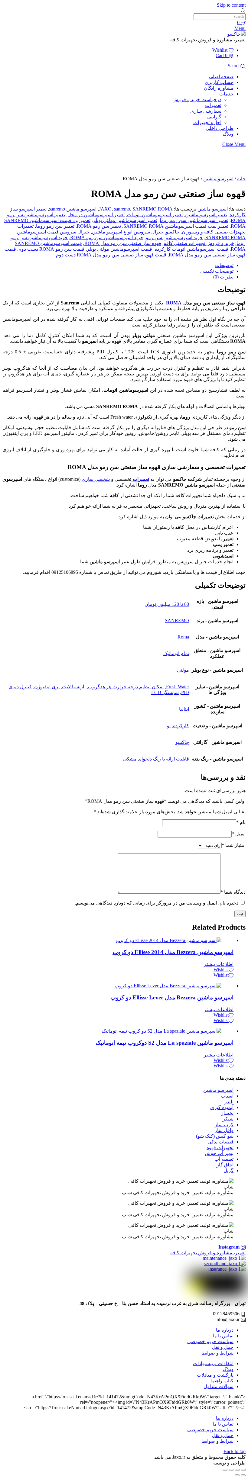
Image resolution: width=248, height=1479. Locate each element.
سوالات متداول (218, 1386)
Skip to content (231, 5)
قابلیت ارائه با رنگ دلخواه (164, 758)
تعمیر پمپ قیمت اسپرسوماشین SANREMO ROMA (175, 226)
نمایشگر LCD (165, 692)
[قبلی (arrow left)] (243, 1475)
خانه (241, 178)
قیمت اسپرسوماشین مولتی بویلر (119, 249)
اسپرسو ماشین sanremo (72, 208)
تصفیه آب (223, 1159)
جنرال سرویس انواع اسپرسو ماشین (127, 231)
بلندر (228, 1101)
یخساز (227, 1113)
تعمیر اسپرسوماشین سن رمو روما (194, 220)
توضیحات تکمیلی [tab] (216, 271)
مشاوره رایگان (218, 88)
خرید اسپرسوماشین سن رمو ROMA (106, 237)
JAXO (105, 208)
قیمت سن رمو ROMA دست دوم (51, 249)
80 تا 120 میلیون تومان (167, 604)
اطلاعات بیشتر (218, 964)
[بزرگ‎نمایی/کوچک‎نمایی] (243, 1470)
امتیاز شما (234, 845)
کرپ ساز (224, 1124)
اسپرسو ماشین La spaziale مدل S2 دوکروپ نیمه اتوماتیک (164, 1043)
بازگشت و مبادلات (215, 1375)
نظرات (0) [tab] (223, 276)
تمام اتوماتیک (176, 653)
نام (241, 822)
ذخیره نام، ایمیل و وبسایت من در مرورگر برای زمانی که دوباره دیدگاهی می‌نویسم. (156, 902)
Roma (183, 636)
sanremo (122, 208)
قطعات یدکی (220, 1141)
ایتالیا (184, 709)
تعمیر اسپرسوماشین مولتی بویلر (125, 220)
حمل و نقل (222, 1347)
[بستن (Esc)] (225, 1470)
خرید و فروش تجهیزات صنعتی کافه (199, 243)
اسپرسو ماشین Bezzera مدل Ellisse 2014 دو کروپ (173, 952)
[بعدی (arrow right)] (237, 1475)
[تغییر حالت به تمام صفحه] (237, 1470)
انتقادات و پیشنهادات (213, 1363)
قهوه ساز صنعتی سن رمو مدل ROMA (122, 243)
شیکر (228, 1118)
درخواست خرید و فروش (196, 99)
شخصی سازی (96, 479)
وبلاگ (228, 134)
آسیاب (227, 1095)
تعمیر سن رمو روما (55, 226)
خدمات (226, 93)
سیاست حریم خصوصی (210, 1341)
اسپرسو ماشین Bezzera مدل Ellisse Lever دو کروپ (171, 997)
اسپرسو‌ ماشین (218, 178)
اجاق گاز (225, 1164)
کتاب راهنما (221, 1380)
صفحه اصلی (221, 76)
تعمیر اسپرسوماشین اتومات (155, 214)
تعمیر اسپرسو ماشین (206, 214)
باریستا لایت (74, 686)
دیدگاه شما (233, 892)
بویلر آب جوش (219, 1153)
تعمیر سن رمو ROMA (99, 226)
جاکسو (172, 231)
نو (169, 725)
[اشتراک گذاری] (231, 1470)
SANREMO (177, 620)
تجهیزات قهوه (220, 1147)
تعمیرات (213, 105)
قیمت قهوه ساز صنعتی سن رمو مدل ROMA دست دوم (111, 254)
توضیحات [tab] (224, 265)
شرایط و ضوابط (217, 1352)
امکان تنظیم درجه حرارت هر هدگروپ (126, 686)
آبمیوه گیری (221, 1107)
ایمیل (239, 833)
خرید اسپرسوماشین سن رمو (174, 237)
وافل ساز (224, 1130)
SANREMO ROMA (152, 208)
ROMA (173, 302)
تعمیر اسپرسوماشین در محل (96, 214)
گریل (228, 1170)
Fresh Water (177, 686)
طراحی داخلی (219, 128)
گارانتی (214, 116)
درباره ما (224, 1330)
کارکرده (181, 725)
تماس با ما (223, 1335)
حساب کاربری (219, 82)
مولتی (183, 670)
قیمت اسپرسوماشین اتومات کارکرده (191, 249)
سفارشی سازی (205, 111)
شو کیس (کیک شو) (214, 1136)
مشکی (130, 758)
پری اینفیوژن (47, 686)
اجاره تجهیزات (207, 122)
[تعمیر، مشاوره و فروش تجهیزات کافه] (236, 34)
